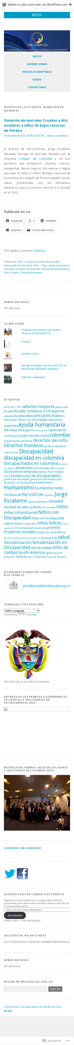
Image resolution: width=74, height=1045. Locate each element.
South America (31, 552)
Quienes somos (37, 64)
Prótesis (26, 341)
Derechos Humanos (23, 445)
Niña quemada (48, 507)
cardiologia (10, 435)
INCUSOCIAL (33, 494)
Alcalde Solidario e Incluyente (39, 411)
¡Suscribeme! (15, 915)
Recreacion (34, 538)
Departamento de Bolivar (18, 440)
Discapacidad (36, 451)
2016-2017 (10, 407)
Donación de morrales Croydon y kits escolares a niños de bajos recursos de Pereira (36, 125)
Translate (31, 614)
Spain (49, 553)
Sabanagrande (49, 537)
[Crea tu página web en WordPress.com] (37, 4)
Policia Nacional (24, 527)
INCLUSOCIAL (37, 135)
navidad (55, 501)
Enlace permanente (32, 272)
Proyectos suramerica (50, 532)
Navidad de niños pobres (22, 507)
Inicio (37, 56)
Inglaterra (49, 495)
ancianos (43, 415)
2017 (19, 407)
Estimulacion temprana (20, 472)
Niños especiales (27, 523)
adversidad (61, 407)
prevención (40, 527)
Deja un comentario (58, 135)
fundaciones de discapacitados (36, 476)
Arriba (8, 1010)
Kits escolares (24, 265)
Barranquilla (13, 430)
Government (44, 482)
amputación (10, 416)
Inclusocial (10, 265)
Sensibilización (18, 542)
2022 (20, 261)
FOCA (7, 476)
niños (36, 265)
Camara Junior (40, 430)
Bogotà (28, 430)
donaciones (24, 468)
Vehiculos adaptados (37, 71)
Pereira (15, 272)
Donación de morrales (47, 261)
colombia (9, 269)
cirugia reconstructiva (33, 435)
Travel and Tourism (45, 556)
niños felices (49, 523)
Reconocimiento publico (16, 538)
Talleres (21, 557)
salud (64, 537)
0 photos (39, 250)
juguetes (31, 502)
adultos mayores (39, 406)
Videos (37, 79)
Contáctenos (37, 87)
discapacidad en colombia (34, 458)
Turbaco (61, 556)
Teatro (30, 557)
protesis (53, 527)
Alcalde (8, 411)
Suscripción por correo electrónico (34, 894)
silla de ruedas (41, 548)
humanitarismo (49, 488)
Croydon (29, 261)
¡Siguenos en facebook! (23, 848)
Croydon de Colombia (35, 158)
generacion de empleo (17, 479)
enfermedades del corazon (48, 468)
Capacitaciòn (57, 430)
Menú (37, 15)
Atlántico (58, 416)
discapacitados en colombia (31, 463)
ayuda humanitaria (58, 265)
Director (14, 452)
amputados (26, 416)
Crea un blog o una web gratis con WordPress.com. (33, 1006)
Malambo (42, 501)
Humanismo (19, 487)
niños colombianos (21, 512)
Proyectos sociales (19, 532)
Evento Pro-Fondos (51, 472)
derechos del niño (50, 440)
